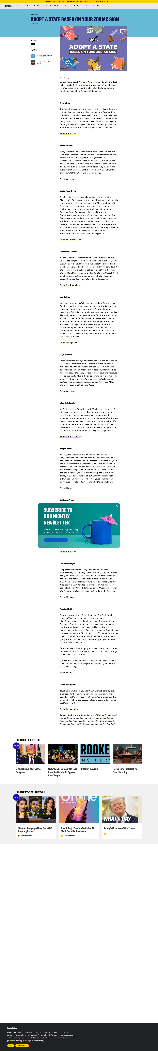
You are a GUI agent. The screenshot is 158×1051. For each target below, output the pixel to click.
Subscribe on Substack (56, 540)
